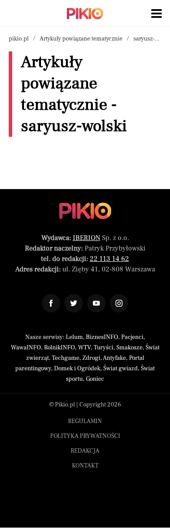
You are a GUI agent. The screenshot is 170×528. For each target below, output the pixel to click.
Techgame (65, 358)
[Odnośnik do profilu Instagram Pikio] (119, 303)
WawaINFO (26, 348)
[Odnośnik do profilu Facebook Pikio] (51, 303)
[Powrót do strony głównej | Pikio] (85, 13)
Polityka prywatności (85, 436)
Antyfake (114, 358)
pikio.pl (19, 39)
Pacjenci (132, 337)
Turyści (103, 348)
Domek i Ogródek (77, 368)
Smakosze (129, 348)
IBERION (86, 238)
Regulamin (85, 421)
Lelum (74, 337)
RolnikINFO (59, 348)
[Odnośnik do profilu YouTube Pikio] (96, 303)
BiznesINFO (102, 337)
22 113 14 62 (109, 258)
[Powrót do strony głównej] (85, 211)
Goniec (95, 379)
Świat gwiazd (120, 368)
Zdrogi (91, 358)
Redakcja (85, 451)
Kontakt (85, 466)
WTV (84, 348)
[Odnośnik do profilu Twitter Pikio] (74, 303)
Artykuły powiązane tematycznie (81, 39)
